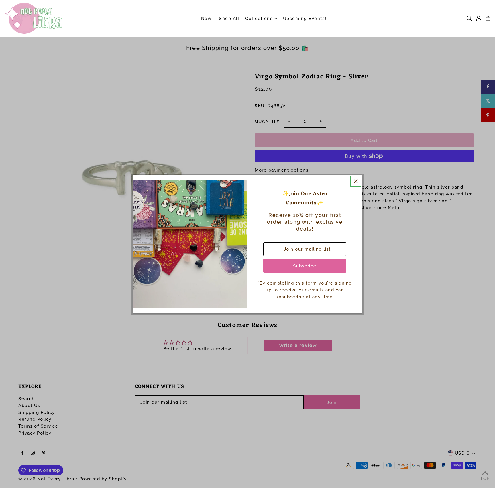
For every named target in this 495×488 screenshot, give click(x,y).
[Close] (356, 181)
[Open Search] (469, 18)
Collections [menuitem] (259, 18)
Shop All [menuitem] (229, 18)
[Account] (478, 18)
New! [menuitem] (207, 18)
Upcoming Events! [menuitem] (305, 18)
